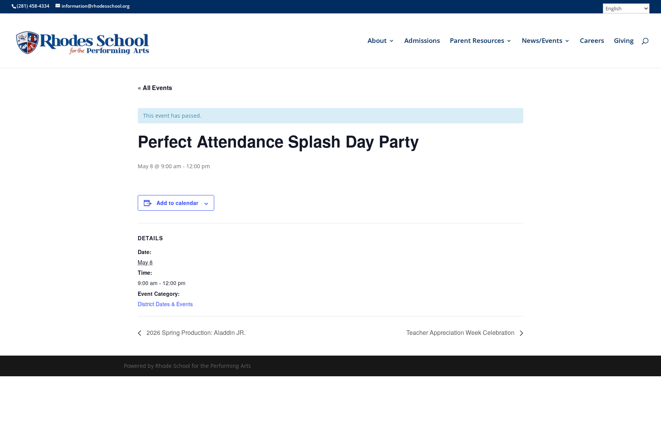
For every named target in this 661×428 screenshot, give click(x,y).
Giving (623, 41)
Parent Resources (477, 41)
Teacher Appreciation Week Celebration (461, 332)
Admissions (422, 41)
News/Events (542, 41)
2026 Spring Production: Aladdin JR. (195, 332)
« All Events (155, 87)
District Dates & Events (165, 304)
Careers (592, 41)
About (377, 41)
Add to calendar (177, 203)
